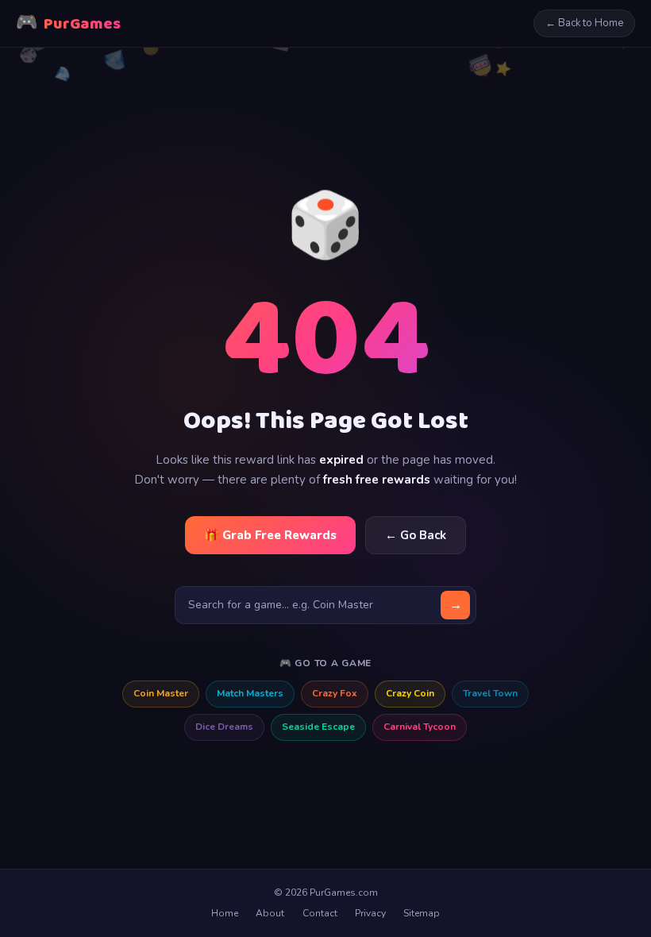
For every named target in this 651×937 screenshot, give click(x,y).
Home (224, 913)
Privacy (370, 913)
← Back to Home (584, 23)
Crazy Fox (334, 693)
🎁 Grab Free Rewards (270, 535)
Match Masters (250, 693)
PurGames (68, 23)
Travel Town (490, 693)
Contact (319, 913)
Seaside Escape (318, 726)
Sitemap (421, 913)
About (270, 913)
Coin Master (160, 693)
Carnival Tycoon (419, 726)
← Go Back (415, 535)
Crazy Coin (410, 693)
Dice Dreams (224, 726)
